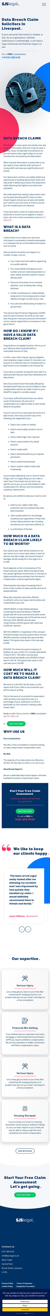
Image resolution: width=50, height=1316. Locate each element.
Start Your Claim (16, 724)
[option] (24, 896)
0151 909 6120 (13, 57)
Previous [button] (22, 929)
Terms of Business (24, 1283)
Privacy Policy (7, 1283)
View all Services (25, 1151)
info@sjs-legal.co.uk (10, 1255)
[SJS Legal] (10, 4)
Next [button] (28, 929)
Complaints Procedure (25, 1286)
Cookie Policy (7, 1286)
